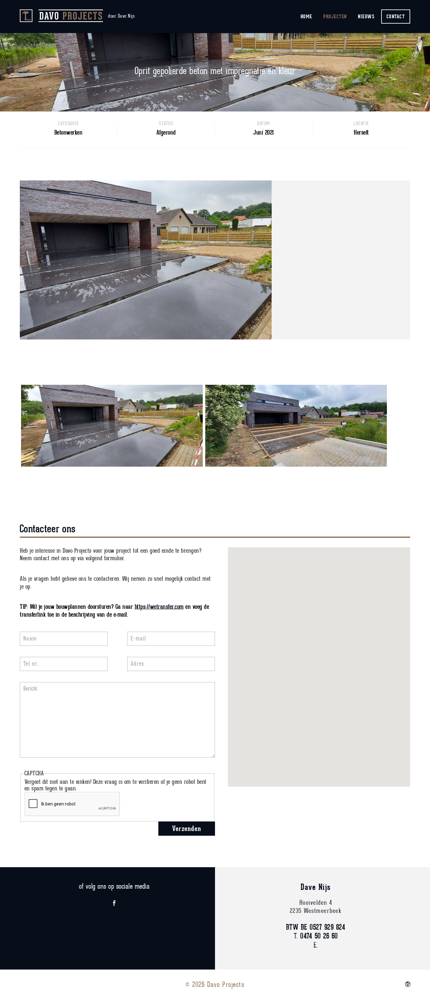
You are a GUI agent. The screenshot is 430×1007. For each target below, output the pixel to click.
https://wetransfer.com (159, 607)
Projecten (335, 16)
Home (306, 16)
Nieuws (366, 16)
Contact (396, 16)
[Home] (62, 15)
